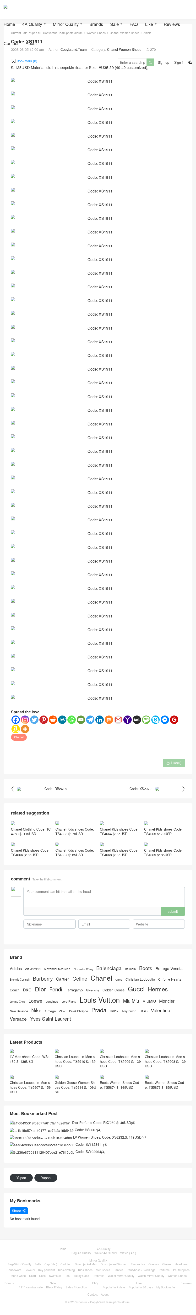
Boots (145, 968)
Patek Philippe (78, 1011)
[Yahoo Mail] (127, 720)
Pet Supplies (181, 1270)
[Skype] (155, 720)
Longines (52, 1001)
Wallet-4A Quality (105, 1253)
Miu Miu (131, 1000)
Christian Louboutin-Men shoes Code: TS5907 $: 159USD (30, 1087)
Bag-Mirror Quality (19, 1264)
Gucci (136, 988)
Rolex (114, 1010)
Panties (118, 1270)
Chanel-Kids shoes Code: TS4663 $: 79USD (74, 831)
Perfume (164, 1270)
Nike (36, 1010)
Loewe (35, 1000)
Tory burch (129, 1011)
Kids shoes (85, 1270)
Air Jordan (33, 968)
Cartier (62, 979)
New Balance (19, 1011)
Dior (40, 989)
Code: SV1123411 (91, 1144)
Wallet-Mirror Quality (121, 1276)
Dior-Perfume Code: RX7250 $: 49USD (103, 1122)
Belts (38, 1264)
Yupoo (21, 1177)
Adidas (16, 968)
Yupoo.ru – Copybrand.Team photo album (102, 1302)
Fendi (55, 989)
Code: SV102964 (90, 1151)
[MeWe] (62, 720)
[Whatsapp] (71, 720)
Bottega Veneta (169, 968)
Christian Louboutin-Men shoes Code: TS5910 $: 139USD (75, 1061)
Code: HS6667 (88, 1129)
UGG (143, 1010)
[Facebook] (15, 720)
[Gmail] (118, 720)
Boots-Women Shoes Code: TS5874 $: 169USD (119, 1084)
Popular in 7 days (114, 1287)
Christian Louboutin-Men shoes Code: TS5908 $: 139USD (165, 1061)
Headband (182, 1264)
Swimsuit (55, 1276)
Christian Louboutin (140, 979)
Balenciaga (109, 968)
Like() (173, 762)
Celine (79, 978)
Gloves (166, 1264)
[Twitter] (34, 720)
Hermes (158, 989)
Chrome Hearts (169, 979)
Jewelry (30, 1270)
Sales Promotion (76, 1287)
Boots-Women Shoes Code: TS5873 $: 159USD (164, 1084)
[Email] (81, 720)
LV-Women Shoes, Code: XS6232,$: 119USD (109, 1137)
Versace (18, 1019)
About (31, 43)
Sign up (163, 62)
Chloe (118, 979)
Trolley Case (81, 1276)
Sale (114, 24)
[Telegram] (90, 720)
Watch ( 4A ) (128, 1253)
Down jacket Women (114, 1264)
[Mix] (109, 720)
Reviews (172, 24)
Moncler (166, 1001)
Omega (50, 1011)
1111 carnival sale (31, 1287)
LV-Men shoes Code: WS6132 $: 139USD (29, 1059)
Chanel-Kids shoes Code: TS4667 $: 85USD (74, 852)
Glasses (153, 1264)
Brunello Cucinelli (19, 979)
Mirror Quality (66, 24)
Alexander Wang (83, 969)
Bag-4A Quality (81, 1253)
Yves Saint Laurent (50, 1018)
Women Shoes (177, 1276)
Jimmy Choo (17, 1001)
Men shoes (103, 1270)
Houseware (14, 1270)
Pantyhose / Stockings (141, 1270)
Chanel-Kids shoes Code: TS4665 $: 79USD (163, 831)
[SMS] (146, 720)
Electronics (138, 1264)
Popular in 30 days (141, 1287)
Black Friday (54, 1287)
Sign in (179, 62)
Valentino (160, 1010)
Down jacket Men (86, 1264)
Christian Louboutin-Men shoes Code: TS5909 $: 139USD (120, 1061)
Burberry (43, 978)
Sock (42, 1276)
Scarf (32, 1276)
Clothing (65, 1264)
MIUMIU (149, 1001)
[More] (25, 729)
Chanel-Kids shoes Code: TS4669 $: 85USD (163, 852)
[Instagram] (25, 720)
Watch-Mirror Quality (151, 1276)
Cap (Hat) (50, 1264)
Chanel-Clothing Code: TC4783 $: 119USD (31, 831)
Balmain (130, 969)
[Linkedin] (99, 720)
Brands (96, 24)
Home (9, 24)
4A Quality (32, 24)
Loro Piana (68, 1001)
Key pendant (46, 1270)
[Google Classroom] (174, 720)
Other (62, 1011)
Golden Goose (114, 990)
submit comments (173, 912)
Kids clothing (66, 1270)
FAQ (134, 24)
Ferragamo (74, 989)
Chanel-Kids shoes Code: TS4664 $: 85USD (119, 831)
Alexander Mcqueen (57, 969)
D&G (27, 990)
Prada (98, 1010)
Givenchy (92, 990)
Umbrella (98, 1276)
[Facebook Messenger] (165, 720)
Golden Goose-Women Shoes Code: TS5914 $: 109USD (75, 1087)
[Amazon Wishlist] (15, 729)
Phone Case (18, 1276)
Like (149, 24)
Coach (15, 990)
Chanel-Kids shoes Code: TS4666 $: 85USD (30, 852)
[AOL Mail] (137, 720)
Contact (11, 43)
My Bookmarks (165, 1287)
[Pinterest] (43, 720)
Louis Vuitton (100, 1000)
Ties (67, 1276)
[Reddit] (53, 720)
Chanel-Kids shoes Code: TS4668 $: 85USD (119, 852)
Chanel (19, 737)
